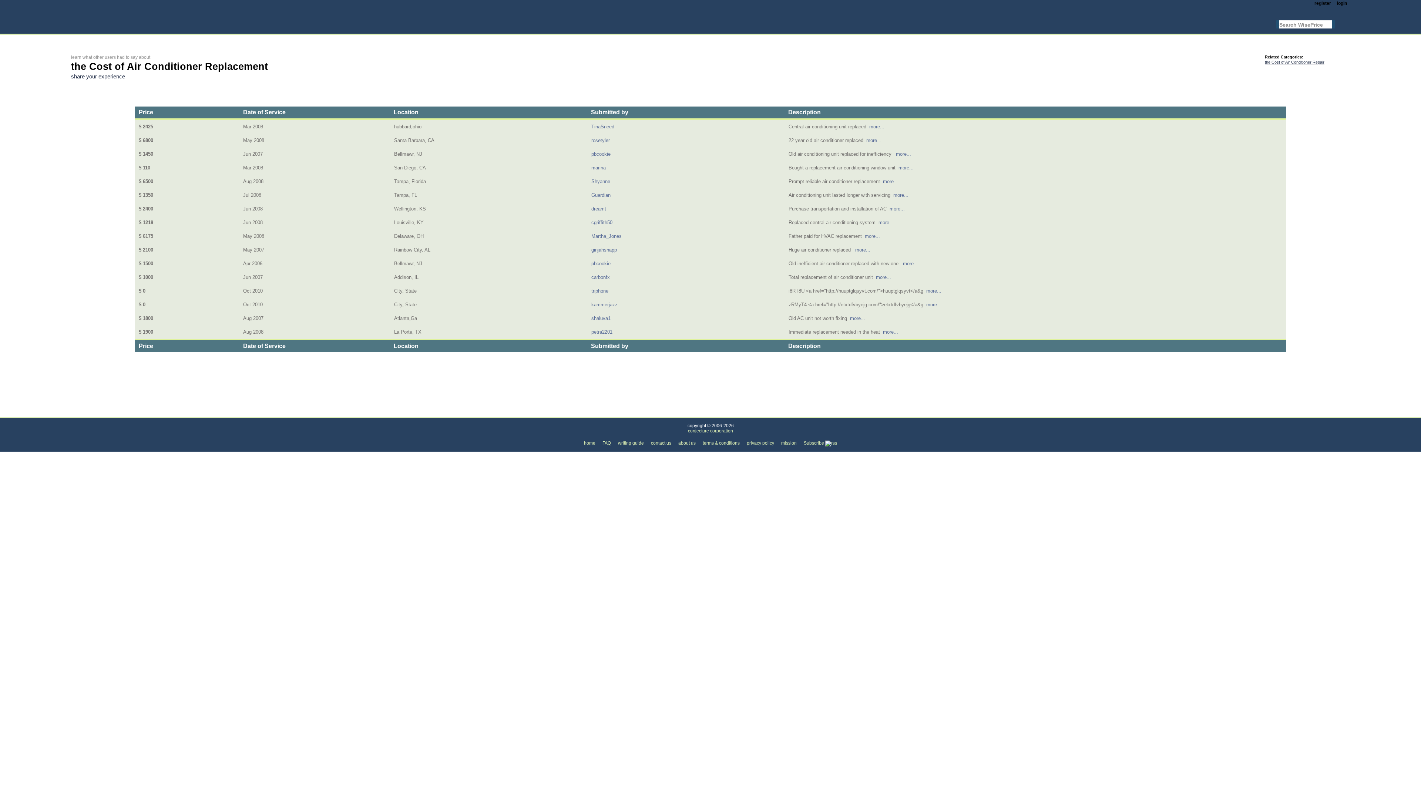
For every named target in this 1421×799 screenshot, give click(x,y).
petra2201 (601, 332)
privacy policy (760, 443)
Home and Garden (124, 412)
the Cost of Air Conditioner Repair (1294, 62)
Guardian (601, 195)
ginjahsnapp (604, 250)
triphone (599, 291)
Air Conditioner (170, 412)
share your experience (98, 77)
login (1342, 3)
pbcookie (601, 154)
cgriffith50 (601, 222)
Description (804, 112)
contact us (661, 443)
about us (687, 443)
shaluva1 (601, 318)
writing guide (631, 443)
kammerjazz (604, 304)
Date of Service (264, 112)
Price (146, 112)
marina (598, 168)
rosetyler (600, 140)
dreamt (598, 209)
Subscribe (814, 443)
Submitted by (609, 112)
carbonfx (600, 277)
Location (406, 112)
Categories (82, 412)
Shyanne (600, 181)
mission (789, 443)
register (1322, 3)
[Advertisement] (205, 39)
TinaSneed (602, 126)
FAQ (606, 443)
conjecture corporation (710, 431)
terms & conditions (721, 443)
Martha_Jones (606, 236)
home (589, 443)
